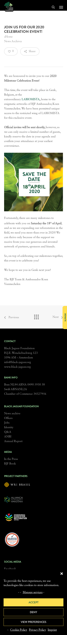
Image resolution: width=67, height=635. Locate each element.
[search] (53, 7)
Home (9, 36)
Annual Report (13, 441)
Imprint (52, 630)
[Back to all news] (36, 316)
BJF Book (10, 463)
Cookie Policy (18, 630)
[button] (61, 573)
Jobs (6, 422)
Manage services (33, 592)
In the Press (11, 459)
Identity (8, 427)
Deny (33, 612)
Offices (8, 418)
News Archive (12, 41)
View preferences (33, 622)
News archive (12, 413)
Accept (33, 602)
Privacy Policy (37, 630)
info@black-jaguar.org (17, 362)
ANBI (7, 436)
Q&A (7, 432)
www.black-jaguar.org (17, 367)
